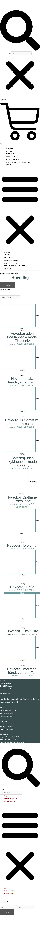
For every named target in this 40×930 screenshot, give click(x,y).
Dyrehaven (10, 154)
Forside (9, 148)
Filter (7, 912)
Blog (5, 796)
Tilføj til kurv (26, 385)
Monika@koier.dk (9, 716)
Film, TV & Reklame (13, 159)
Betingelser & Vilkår (10, 798)
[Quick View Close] (4, 924)
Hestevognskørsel (14, 157)
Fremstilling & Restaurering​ (18, 162)
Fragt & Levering (9, 801)
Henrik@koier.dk (8, 729)
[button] (20, 30)
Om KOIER (9, 165)
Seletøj (8, 273)
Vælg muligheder (25, 344)
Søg (9, 53)
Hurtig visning (32, 481)
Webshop (9, 151)
